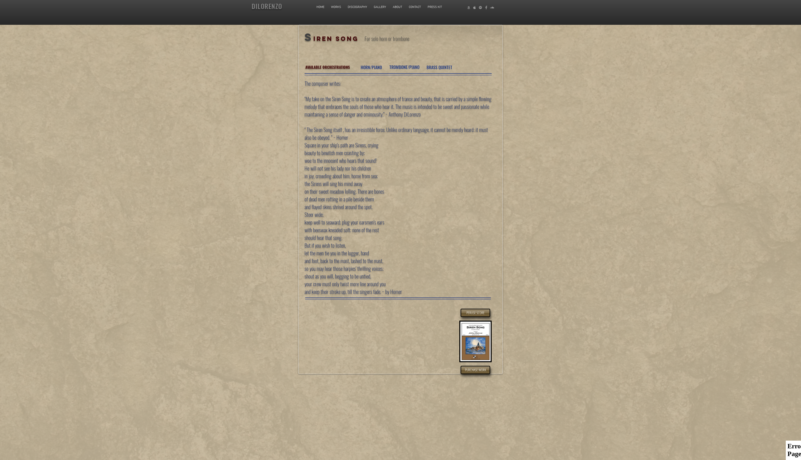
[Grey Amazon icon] (468, 7)
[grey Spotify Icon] (480, 7)
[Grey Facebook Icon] (486, 7)
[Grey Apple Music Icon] (474, 7)
